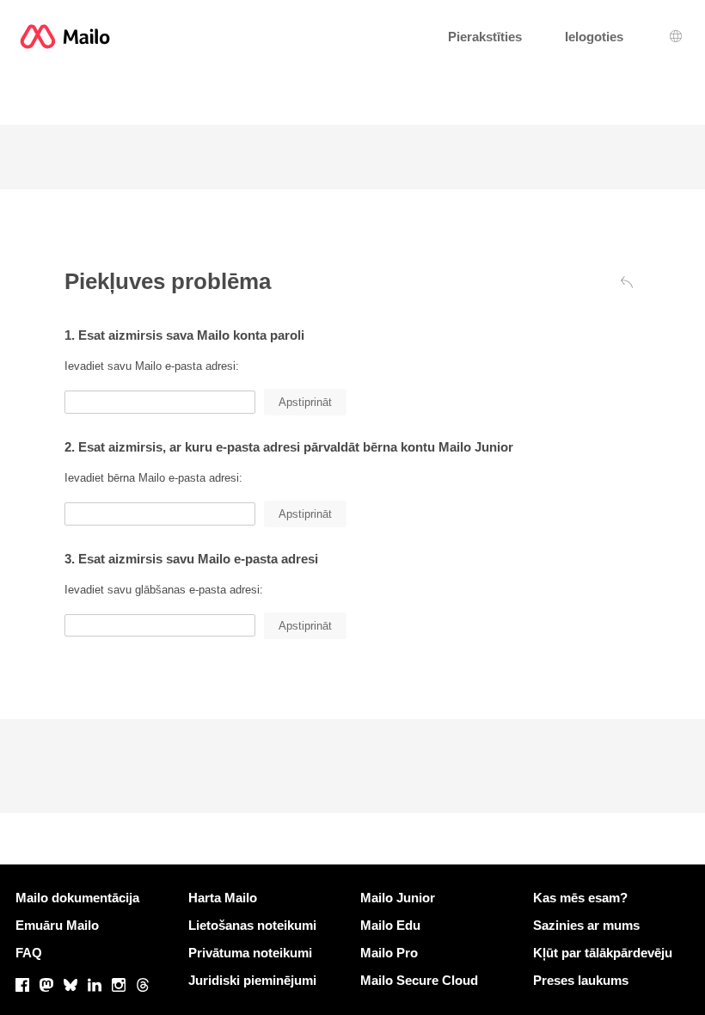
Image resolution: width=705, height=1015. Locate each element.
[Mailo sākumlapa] (64, 37)
